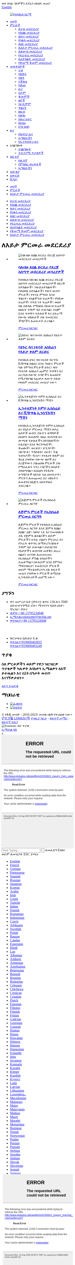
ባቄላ (21, 78)
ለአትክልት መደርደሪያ (31, 59)
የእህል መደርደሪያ (29, 32)
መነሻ (13, 21)
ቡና (20, 89)
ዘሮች (21, 100)
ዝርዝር (33, 328)
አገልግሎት (24, 149)
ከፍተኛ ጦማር (59, 718)
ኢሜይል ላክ (9, 729)
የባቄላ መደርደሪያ (29, 40)
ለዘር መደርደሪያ (28, 44)
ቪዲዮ (14, 179)
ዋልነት (22, 108)
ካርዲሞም (24, 104)
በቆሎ (21, 115)
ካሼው (22, 85)
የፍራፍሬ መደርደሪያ (30, 55)
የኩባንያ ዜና (25, 134)
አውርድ (15, 175)
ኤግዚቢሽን (25, 138)
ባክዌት (22, 74)
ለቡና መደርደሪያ (28, 36)
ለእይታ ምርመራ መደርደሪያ (35, 47)
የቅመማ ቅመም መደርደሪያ (35, 63)
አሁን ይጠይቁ (10, 686)
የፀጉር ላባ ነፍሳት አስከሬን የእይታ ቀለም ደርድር (37, 349)
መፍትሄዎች (17, 66)
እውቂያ (15, 171)
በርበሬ (22, 123)
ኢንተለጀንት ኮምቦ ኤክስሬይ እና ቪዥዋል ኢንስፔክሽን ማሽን (39, 413)
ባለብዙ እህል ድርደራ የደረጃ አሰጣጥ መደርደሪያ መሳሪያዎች (41, 269)
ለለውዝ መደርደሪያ (30, 51)
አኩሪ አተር (25, 119)
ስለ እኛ (14, 156)
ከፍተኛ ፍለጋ (10, 722)
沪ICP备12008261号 (16, 718)
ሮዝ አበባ (23, 126)
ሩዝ (20, 70)
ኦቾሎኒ (22, 81)
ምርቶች (15, 25)
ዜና (12, 130)
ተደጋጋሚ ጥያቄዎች (31, 153)
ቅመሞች (24, 96)
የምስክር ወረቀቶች (29, 164)
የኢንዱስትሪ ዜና (28, 141)
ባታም (22, 93)
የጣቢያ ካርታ (39, 718)
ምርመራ (23, 328)
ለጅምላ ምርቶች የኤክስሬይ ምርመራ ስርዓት (38, 514)
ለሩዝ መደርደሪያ (28, 29)
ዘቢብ (21, 111)
